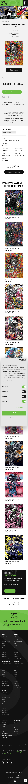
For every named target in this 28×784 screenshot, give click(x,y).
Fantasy (9, 132)
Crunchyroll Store (20, 104)
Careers (3, 729)
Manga (7, 21)
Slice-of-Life (4, 656)
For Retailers (5, 733)
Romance (4, 652)
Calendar (4, 724)
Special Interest (5, 658)
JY (14, 727)
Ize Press (16, 731)
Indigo (17, 102)
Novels (4, 634)
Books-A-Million (8, 102)
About (3, 726)
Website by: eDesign (14, 781)
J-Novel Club (16, 733)
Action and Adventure (7, 637)
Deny (14, 423)
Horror (14, 132)
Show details (19, 407)
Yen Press (16, 723)
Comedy (4, 639)
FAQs (3, 731)
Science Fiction (5, 654)
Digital (4, 690)
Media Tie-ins (17, 679)
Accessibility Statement (14, 777)
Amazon (6, 100)
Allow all (14, 412)
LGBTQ (3, 650)
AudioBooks (6, 661)
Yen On (15, 725)
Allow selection (14, 417)
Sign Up (21, 746)
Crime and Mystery (6, 641)
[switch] (24, 391)
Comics (16, 661)
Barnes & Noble (20, 100)
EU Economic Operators (7, 735)
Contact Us (4, 737)
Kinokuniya (6, 104)
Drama (4, 132)
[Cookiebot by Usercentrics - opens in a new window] (19, 360)
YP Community (5, 720)
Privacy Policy (20, 752)
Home (3, 21)
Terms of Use (7, 753)
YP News (4, 722)
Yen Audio (16, 729)
